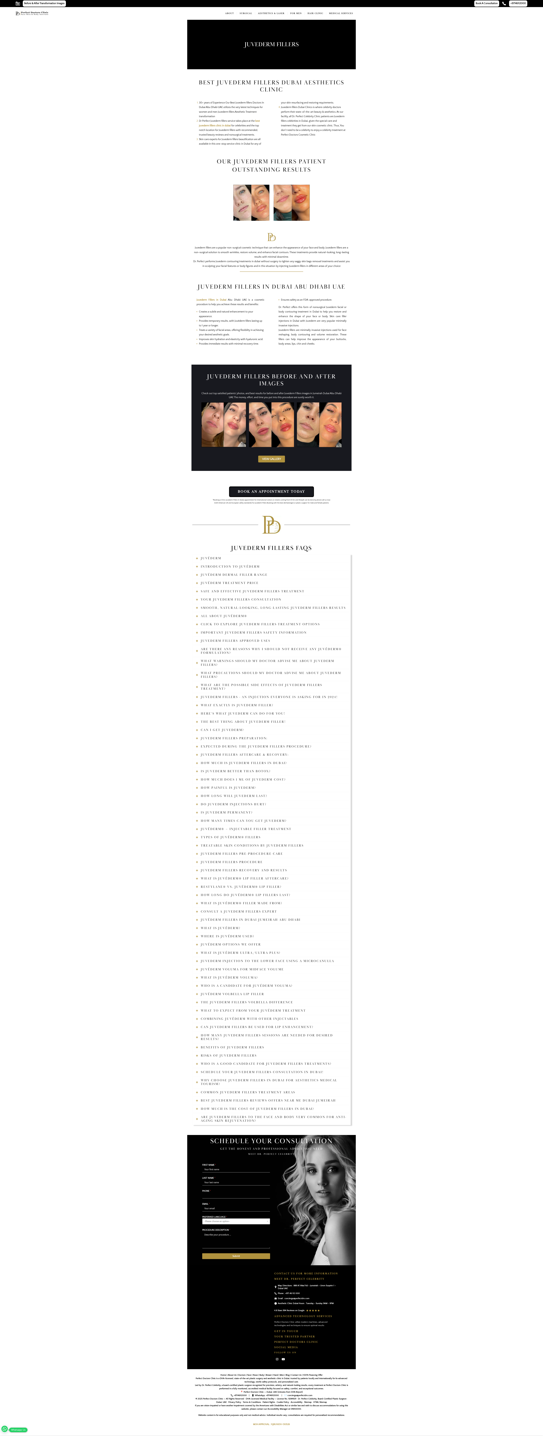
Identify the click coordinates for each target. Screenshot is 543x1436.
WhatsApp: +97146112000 (267, 1395)
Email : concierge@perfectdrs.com (293, 1298)
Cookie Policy (283, 1402)
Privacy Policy (234, 1402)
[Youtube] (283, 1359)
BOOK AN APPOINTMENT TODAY (271, 491)
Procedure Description (216, 1230)
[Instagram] (277, 1359)
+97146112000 (240, 1395)
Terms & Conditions (252, 1402)
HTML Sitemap (320, 1402)
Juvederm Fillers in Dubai (211, 299)
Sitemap (308, 1402)
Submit (236, 1256)
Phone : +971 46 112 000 (289, 1293)
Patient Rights (269, 1402)
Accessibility (296, 1402)
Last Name (208, 1178)
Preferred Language (214, 1217)
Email (206, 1204)
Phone (206, 1191)
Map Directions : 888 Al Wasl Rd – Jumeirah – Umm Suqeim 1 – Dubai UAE (307, 1287)
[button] (4, 1429)
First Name (209, 1165)
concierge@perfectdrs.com (299, 1395)
